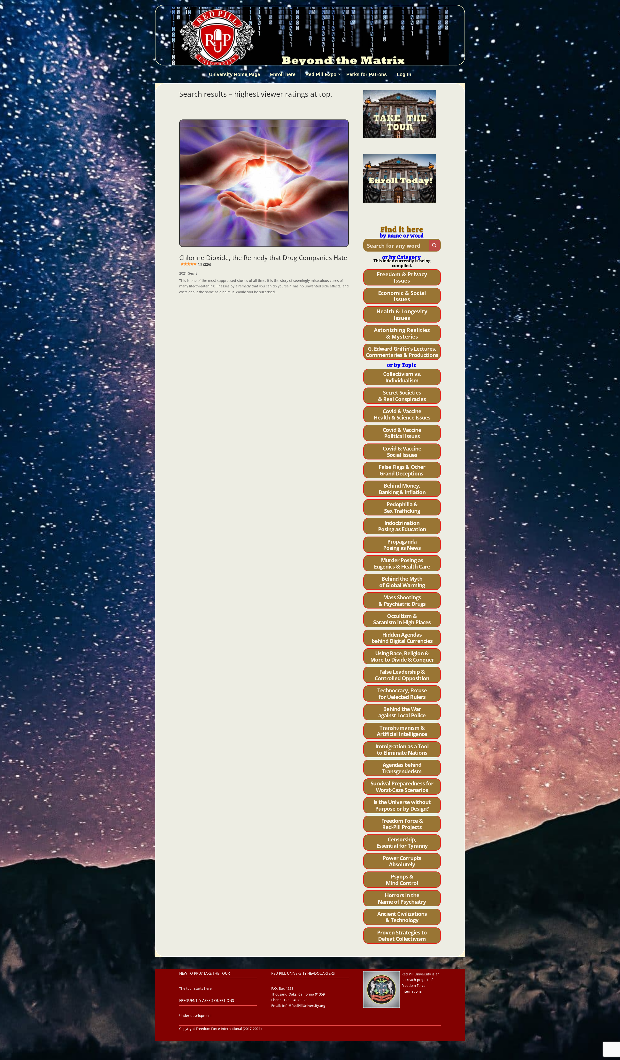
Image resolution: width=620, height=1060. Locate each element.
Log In (404, 74)
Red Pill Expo (320, 74)
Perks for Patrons (366, 74)
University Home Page (234, 74)
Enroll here (282, 74)
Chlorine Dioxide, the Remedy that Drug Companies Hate (263, 260)
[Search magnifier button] (434, 245)
